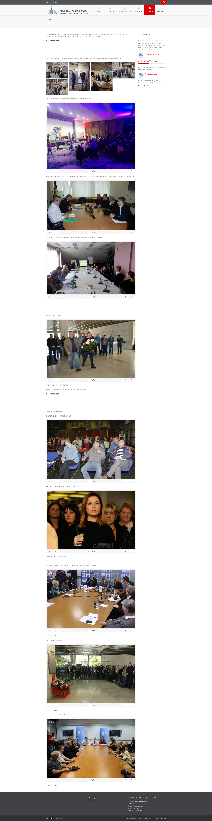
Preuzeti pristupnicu (152, 54)
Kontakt (148, 818)
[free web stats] (49, 818)
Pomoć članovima (130, 818)
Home (48, 23)
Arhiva (141, 818)
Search (163, 2)
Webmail (163, 818)
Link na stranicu (143, 85)
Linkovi (155, 818)
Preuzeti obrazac (151, 74)
